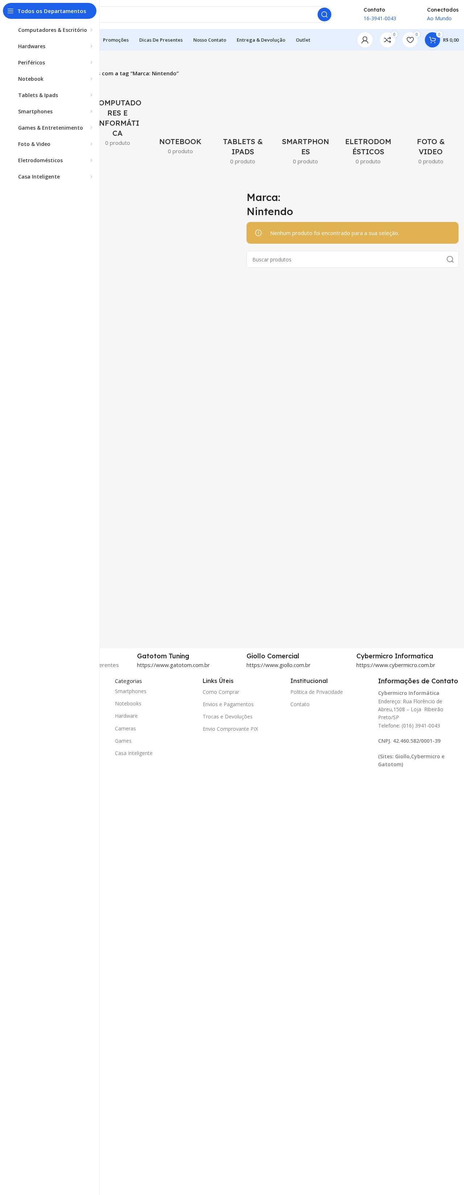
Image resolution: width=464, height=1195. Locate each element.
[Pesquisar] (324, 14)
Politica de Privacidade (316, 691)
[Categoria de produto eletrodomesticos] (368, 123)
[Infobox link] (188, 656)
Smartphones (130, 691)
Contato (300, 704)
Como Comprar (221, 691)
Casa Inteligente (134, 753)
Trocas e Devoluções (228, 716)
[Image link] (402, 784)
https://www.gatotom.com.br (173, 664)
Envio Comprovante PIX (230, 728)
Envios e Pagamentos (228, 704)
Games (123, 740)
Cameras (125, 728)
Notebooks (128, 703)
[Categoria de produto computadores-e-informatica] (117, 114)
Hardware (126, 715)
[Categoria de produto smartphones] (305, 123)
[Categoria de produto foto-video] (431, 123)
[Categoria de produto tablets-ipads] (243, 123)
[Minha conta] (365, 40)
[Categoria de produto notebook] (180, 118)
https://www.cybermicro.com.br (395, 664)
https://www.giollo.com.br (278, 664)
